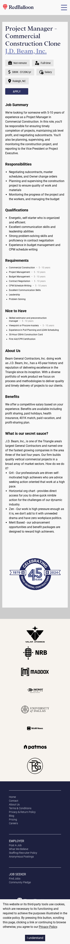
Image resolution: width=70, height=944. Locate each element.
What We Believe (18, 849)
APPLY (17, 91)
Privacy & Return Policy (22, 811)
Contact (13, 800)
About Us (14, 804)
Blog (11, 815)
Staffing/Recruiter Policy (23, 852)
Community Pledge (20, 882)
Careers (13, 823)
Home (12, 796)
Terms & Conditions (20, 808)
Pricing (13, 819)
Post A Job (15, 845)
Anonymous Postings (21, 856)
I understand (35, 938)
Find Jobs (14, 878)
